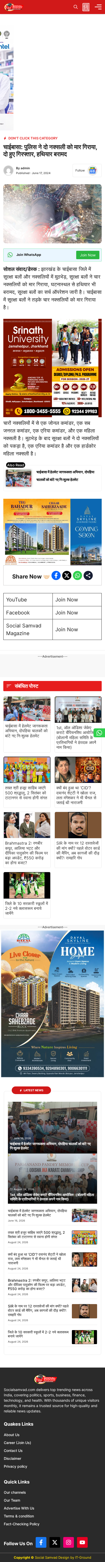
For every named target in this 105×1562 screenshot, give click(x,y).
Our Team (12, 1500)
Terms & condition (19, 1516)
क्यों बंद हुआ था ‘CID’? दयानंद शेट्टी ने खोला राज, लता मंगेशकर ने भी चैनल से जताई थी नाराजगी (76, 795)
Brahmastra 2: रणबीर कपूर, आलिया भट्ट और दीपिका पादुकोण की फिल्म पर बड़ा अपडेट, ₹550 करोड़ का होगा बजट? (26, 853)
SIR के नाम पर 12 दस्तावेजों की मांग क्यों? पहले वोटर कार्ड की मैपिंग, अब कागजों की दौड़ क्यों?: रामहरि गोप (78, 850)
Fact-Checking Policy (22, 1524)
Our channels (15, 1492)
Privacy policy (15, 1466)
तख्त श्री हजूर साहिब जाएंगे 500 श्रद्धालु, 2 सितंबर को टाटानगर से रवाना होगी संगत (26, 792)
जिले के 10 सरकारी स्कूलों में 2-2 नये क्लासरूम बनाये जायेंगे (26, 908)
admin (25, 168)
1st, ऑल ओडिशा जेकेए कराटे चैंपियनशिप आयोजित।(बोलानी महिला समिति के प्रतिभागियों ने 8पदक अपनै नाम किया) (77, 737)
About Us (12, 1435)
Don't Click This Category (33, 138)
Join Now (66, 600)
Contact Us (13, 1450)
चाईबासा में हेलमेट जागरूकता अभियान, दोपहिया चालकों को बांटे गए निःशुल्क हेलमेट (26, 730)
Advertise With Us (19, 1508)
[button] (76, 7)
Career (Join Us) (17, 1442)
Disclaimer (12, 1458)
